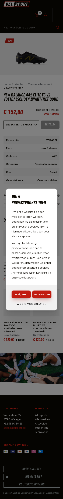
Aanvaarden (42, 294)
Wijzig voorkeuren (32, 304)
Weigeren (21, 294)
